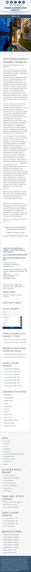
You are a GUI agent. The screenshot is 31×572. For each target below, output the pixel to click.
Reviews (5, 464)
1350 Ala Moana (9, 398)
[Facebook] (15, 2)
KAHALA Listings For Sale (16, 232)
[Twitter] (11, 2)
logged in (14, 295)
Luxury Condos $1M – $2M (10, 518)
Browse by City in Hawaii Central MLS (15, 339)
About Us (5, 446)
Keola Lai (6, 409)
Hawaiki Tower (8, 400)
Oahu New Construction (10, 504)
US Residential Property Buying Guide (13, 454)
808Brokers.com (8, 266)
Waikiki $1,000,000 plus (9, 552)
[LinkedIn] (23, 2)
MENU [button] (14, 16)
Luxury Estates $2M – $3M (12, 372)
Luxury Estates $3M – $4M (12, 374)
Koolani (6, 412)
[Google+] (19, 2)
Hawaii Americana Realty (15, 10)
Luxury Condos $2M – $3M (10, 521)
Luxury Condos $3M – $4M (10, 523)
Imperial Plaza (8, 406)
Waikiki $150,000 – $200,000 (11, 534)
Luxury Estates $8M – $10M (12, 386)
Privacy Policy (7, 449)
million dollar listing (15, 287)
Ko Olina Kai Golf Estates (10, 485)
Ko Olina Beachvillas (9, 475)
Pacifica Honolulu (9, 423)
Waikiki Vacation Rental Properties (12, 502)
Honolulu (6, 287)
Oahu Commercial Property (10, 507)
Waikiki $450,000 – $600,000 (11, 547)
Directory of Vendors (9, 459)
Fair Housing (6, 451)
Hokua (6, 403)
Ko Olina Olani (7, 491)
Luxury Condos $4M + (9, 526)
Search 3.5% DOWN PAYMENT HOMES (15, 255)
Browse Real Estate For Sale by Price (15, 354)
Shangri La (11, 288)
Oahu (12, 285)
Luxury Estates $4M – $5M (12, 377)
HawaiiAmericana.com (10, 263)
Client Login (6, 441)
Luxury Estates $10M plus (12, 369)
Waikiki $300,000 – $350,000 (11, 542)
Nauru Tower (8, 417)
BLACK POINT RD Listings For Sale (15, 236)
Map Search (7, 258)
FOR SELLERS (6, 461)
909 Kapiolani (8, 395)
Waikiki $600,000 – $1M (9, 550)
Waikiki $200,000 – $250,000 (11, 537)
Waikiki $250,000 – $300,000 (11, 540)
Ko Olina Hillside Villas (9, 483)
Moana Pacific (8, 414)
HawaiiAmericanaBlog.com (11, 265)
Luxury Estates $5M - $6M (12, 380)
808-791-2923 (18, 5)
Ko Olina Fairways (8, 480)
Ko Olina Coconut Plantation (11, 478)
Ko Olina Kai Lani (8, 488)
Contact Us (6, 443)
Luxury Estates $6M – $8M (12, 383)
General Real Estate (8, 456)
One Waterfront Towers (11, 420)
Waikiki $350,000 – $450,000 (11, 545)
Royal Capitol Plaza (10, 426)
